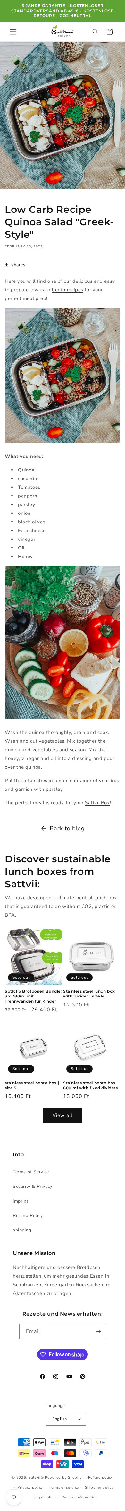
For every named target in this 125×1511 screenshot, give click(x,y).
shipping (22, 1230)
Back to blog (67, 828)
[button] (13, 32)
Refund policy (100, 1477)
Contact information (79, 1497)
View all (62, 1115)
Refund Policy (28, 1216)
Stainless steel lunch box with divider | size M (89, 994)
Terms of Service (31, 1172)
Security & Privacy (32, 1186)
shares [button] (18, 265)
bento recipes (67, 290)
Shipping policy (99, 1487)
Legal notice (44, 1497)
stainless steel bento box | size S (32, 1085)
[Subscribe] (99, 1331)
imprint (20, 1201)
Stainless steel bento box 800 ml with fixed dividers (90, 1085)
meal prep (34, 298)
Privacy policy (30, 1487)
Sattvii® (36, 1477)
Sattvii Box (97, 802)
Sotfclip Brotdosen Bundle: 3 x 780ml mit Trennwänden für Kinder (33, 996)
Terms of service (64, 1487)
